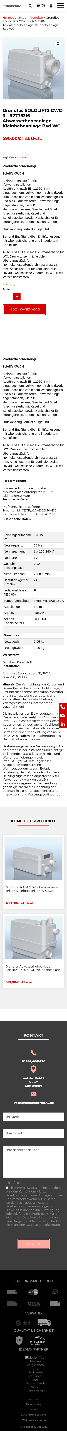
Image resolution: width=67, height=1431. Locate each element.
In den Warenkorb (24, 309)
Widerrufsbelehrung (34, 1420)
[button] (58, 44)
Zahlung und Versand (33, 1414)
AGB (33, 1409)
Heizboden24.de (31, 1426)
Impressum (33, 1399)
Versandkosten (18, 157)
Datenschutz (33, 1404)
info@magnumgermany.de (33, 1103)
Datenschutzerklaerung (43, 1224)
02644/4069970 (33, 1061)
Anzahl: (8, 289)
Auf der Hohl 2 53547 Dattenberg (33, 1082)
